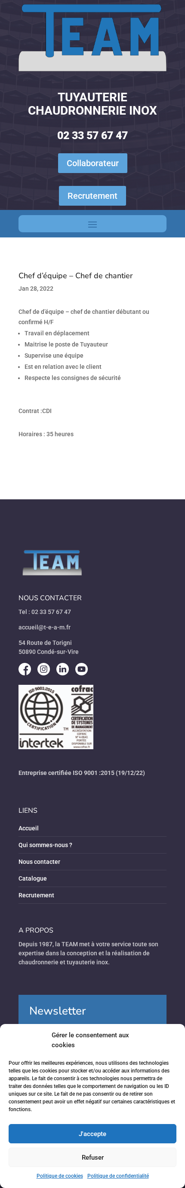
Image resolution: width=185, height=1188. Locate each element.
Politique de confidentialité (118, 1176)
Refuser (93, 1157)
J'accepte (92, 1134)
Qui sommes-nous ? (45, 845)
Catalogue (32, 878)
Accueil (28, 828)
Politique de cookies (60, 1176)
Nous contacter (39, 861)
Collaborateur (93, 163)
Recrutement (92, 196)
